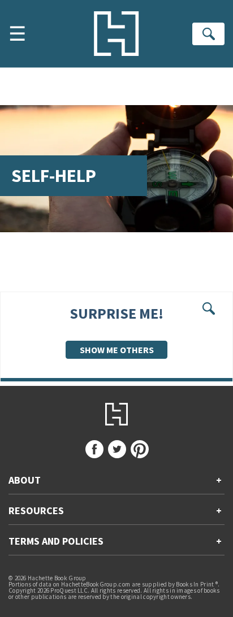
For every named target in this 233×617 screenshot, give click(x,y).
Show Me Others (117, 349)
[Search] (208, 34)
